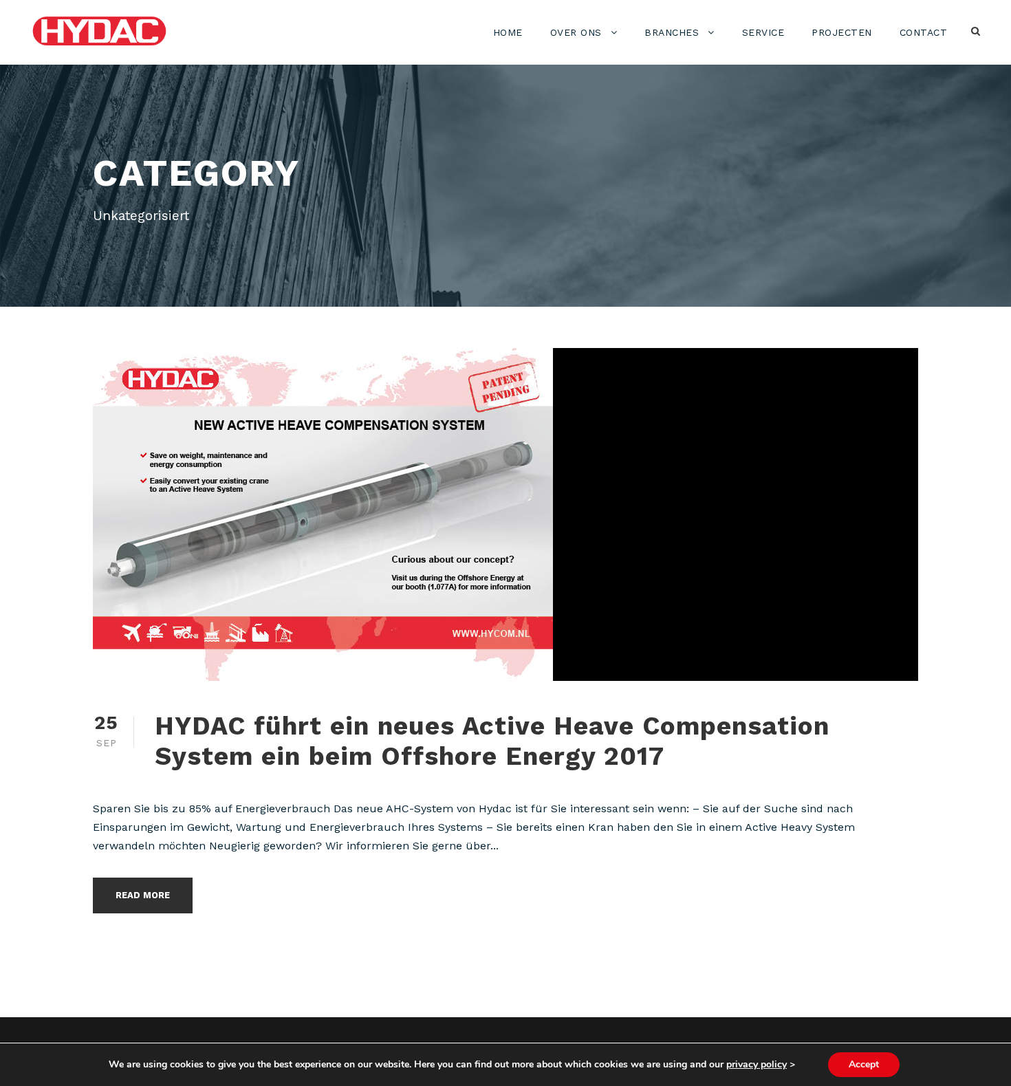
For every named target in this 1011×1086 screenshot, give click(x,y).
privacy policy (756, 1064)
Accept (864, 1064)
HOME (508, 32)
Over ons (576, 32)
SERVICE (763, 32)
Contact (924, 32)
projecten (842, 32)
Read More (143, 895)
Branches (671, 32)
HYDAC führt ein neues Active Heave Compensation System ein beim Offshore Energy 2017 (492, 741)
